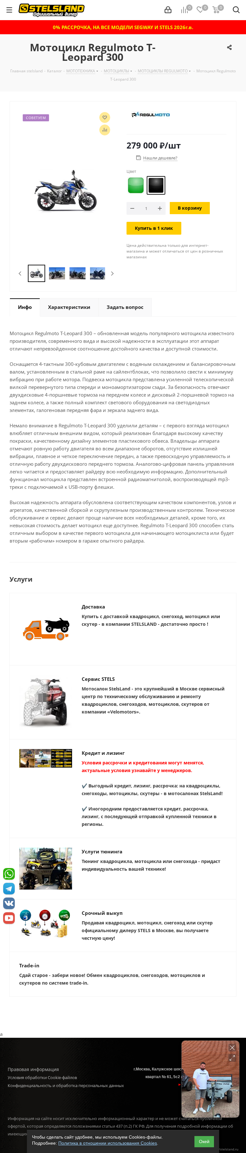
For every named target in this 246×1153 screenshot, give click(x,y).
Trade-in (29, 965)
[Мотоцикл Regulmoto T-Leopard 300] (66, 190)
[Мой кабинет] (168, 10)
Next (112, 273)
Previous (20, 273)
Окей (204, 1141)
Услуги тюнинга (102, 851)
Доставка (93, 606)
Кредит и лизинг (103, 753)
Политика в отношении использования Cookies (107, 1143)
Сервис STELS (98, 679)
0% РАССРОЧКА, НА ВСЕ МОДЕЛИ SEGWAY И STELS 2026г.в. (123, 27)
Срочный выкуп (102, 913)
